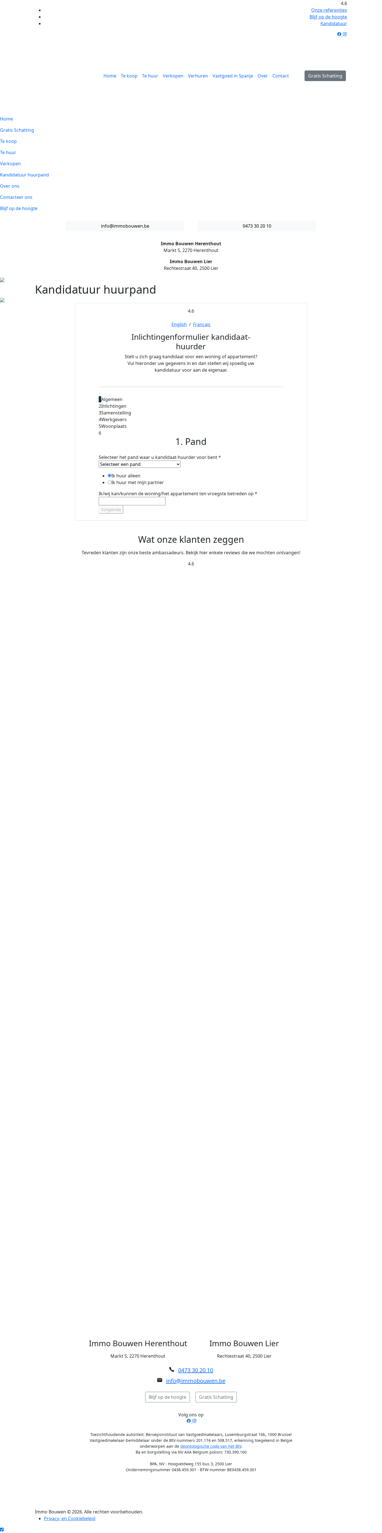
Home (109, 76)
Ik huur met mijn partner (137, 482)
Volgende (111, 509)
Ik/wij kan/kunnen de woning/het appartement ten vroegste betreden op (178, 493)
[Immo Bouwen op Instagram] (345, 35)
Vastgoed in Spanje (233, 76)
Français (202, 324)
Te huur (150, 76)
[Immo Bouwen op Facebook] (340, 35)
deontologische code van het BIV (210, 1446)
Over (263, 76)
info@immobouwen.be (125, 226)
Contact (280, 76)
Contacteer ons (16, 197)
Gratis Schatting (325, 76)
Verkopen (173, 76)
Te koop (129, 76)
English (179, 324)
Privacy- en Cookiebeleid (69, 1518)
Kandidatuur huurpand (24, 175)
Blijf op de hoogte (328, 17)
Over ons (9, 186)
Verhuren (198, 76)
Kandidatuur (333, 23)
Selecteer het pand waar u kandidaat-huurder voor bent (160, 457)
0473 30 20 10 (257, 226)
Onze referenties (329, 10)
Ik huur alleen (125, 476)
